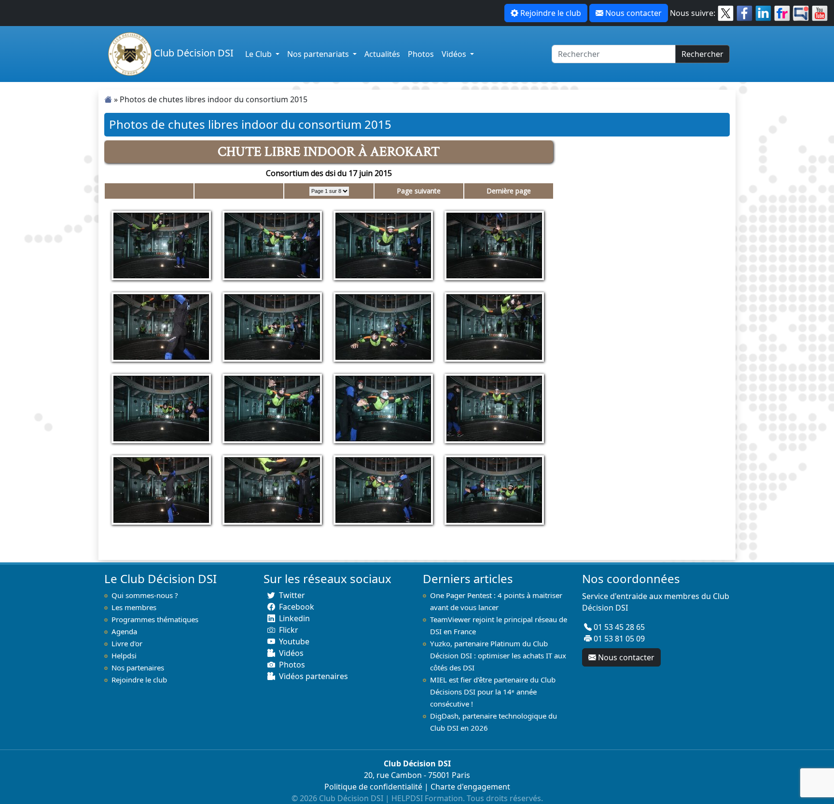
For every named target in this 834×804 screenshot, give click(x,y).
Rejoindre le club (550, 13)
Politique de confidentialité (373, 786)
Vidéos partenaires (313, 676)
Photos (421, 54)
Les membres (133, 607)
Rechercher (702, 54)
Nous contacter (633, 13)
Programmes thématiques (154, 619)
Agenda (124, 631)
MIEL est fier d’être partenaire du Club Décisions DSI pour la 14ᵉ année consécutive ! (493, 692)
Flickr (288, 630)
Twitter (292, 595)
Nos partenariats (319, 54)
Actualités (382, 54)
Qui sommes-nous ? (144, 595)
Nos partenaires (137, 667)
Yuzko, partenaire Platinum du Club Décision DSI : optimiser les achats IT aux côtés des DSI (498, 655)
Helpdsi (124, 655)
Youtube (294, 641)
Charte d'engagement (470, 786)
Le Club (259, 54)
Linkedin (294, 618)
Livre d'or (126, 643)
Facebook (296, 606)
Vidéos (455, 54)
